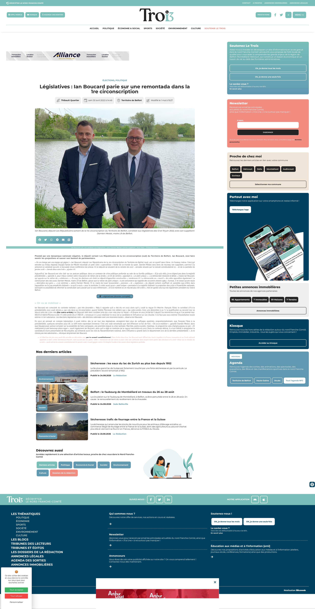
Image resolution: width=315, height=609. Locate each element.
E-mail (240, 120)
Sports (148, 28)
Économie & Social (129, 28)
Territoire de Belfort (131, 100)
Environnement (177, 28)
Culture (196, 28)
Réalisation (295, 590)
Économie (23, 521)
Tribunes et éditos (27, 547)
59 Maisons (277, 299)
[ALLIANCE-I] (67, 70)
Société (160, 28)
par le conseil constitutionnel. (98, 337)
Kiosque (18, 568)
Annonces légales (299, 3)
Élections (108, 80)
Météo (16, 573)
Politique (108, 28)
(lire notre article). (65, 312)
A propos (257, 3)
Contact (246, 3)
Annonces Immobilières (275, 3)
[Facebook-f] (275, 15)
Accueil (94, 28)
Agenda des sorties (28, 560)
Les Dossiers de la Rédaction (37, 552)
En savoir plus (236, 89)
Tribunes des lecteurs (31, 543)
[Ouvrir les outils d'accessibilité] (312, 484)
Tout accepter (16, 590)
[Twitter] (281, 15)
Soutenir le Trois (215, 28)
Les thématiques (25, 513)
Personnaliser (16, 602)
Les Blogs (19, 539)
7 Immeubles (260, 299)
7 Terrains (292, 299)
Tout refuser (16, 596)
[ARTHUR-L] (157, 593)
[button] (39, 239)
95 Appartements (241, 299)
